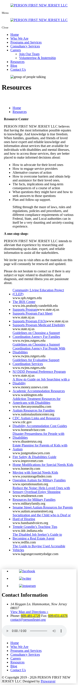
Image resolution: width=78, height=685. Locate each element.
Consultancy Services (25, 46)
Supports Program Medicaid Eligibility (39, 325)
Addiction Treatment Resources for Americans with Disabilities (36, 400)
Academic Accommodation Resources (39, 391)
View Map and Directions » (29, 612)
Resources (17, 62)
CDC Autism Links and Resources (36, 418)
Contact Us (18, 69)
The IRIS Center (24, 302)
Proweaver (48, 681)
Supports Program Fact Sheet (32, 313)
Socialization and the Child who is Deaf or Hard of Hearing (42, 517)
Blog (13, 65)
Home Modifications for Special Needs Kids (43, 465)
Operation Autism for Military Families (39, 480)
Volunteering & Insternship (37, 58)
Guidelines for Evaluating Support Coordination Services (36, 362)
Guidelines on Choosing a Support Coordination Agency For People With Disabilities (39, 348)
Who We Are (19, 38)
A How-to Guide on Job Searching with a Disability (41, 381)
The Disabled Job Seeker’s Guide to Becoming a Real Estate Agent (37, 536)
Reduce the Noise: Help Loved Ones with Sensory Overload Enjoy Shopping (41, 490)
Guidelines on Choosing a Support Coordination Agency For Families (36, 335)
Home (14, 34)
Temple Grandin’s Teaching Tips (35, 527)
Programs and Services (26, 42)
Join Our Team (29, 54)
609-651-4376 (58, 616)
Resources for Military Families (34, 499)
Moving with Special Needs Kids (35, 472)
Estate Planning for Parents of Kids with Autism (40, 447)
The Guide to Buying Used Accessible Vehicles (39, 548)
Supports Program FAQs (29, 321)
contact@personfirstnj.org (28, 619)
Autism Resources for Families (34, 410)
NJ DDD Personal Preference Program (39, 371)
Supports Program (25, 309)
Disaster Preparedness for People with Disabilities (38, 435)
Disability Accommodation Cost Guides (40, 426)
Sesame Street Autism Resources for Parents (43, 507)
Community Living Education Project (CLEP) (38, 292)
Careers (15, 50)
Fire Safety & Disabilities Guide (34, 457)
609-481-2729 (30, 616)
